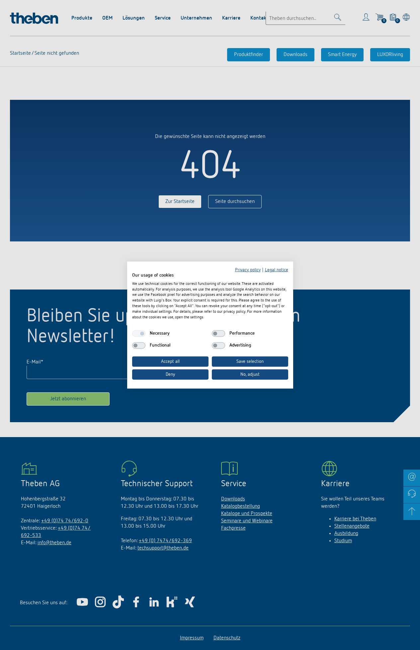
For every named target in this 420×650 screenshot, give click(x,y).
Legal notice (276, 270)
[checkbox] (138, 333)
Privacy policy (248, 270)
